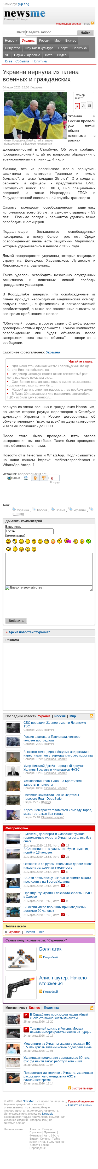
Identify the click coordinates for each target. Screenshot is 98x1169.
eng (26, 4)
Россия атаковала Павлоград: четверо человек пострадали (52, 738)
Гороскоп (36, 1132)
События (22, 61)
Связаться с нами (80, 1105)
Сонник (45, 1138)
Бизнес (70, 40)
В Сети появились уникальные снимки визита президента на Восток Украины (57, 879)
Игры (42, 1141)
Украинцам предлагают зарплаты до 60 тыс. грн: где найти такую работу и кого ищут (57, 1059)
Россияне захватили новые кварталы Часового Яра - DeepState (51, 796)
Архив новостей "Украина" (29, 632)
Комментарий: (15, 536)
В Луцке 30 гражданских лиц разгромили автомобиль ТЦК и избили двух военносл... (48, 395)
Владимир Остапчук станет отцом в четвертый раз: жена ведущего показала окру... (47, 375)
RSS (87, 23)
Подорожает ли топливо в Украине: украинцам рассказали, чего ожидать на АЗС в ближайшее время (58, 1076)
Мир (57, 40)
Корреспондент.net (32, 474)
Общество (12, 48)
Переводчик (37, 1147)
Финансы (36, 1135)
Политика (79, 48)
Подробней (50, 957)
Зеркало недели (55, 758)
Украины (79, 510)
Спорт (63, 48)
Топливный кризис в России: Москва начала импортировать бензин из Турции (60, 1030)
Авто (47, 1135)
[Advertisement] (44, 663)
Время (60, 510)
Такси (45, 1144)
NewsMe (28, 1101)
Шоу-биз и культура (39, 48)
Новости (11, 40)
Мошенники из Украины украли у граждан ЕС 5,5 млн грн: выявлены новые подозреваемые (58, 1045)
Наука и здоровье (27, 55)
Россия (44, 40)
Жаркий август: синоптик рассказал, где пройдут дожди (53, 389)
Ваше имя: (13, 526)
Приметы (50, 1132)
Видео (62, 55)
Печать (26, 480)
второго (18, 514)
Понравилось (35, 478)
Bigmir (49, 729)
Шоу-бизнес (57, 1141)
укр (20, 4)
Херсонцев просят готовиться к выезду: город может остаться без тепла (57, 812)
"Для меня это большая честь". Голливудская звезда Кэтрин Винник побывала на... (48, 368)
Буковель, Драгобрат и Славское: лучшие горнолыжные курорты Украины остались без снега (57, 837)
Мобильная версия (68, 23)
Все (41, 932)
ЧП (7, 55)
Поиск (20, 32)
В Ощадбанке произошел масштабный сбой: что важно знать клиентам (59, 1016)
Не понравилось (44, 478)
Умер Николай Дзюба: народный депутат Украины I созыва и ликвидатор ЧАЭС (54, 767)
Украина (28, 40)
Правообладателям (81, 1101)
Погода (47, 1129)
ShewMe (13, 477)
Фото (49, 55)
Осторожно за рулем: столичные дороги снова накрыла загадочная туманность (58, 865)
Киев (8, 61)
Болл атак (50, 949)
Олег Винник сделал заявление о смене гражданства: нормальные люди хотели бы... (49, 383)
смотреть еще (82, 1088)
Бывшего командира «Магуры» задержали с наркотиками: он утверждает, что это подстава (58, 753)
